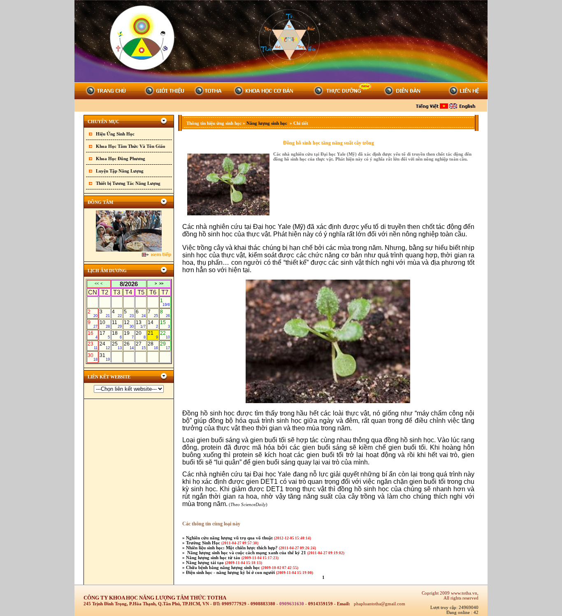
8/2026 (129, 283)
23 (93, 345)
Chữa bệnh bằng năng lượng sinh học (223, 567)
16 (93, 334)
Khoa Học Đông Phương (120, 158)
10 (104, 324)
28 (153, 345)
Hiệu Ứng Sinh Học (115, 133)
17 (104, 334)
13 (141, 324)
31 (104, 357)
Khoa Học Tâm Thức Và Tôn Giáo (130, 146)
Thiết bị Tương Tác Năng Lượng (128, 183)
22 (165, 334)
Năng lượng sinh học (267, 123)
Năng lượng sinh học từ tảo (214, 557)
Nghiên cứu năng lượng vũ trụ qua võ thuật (230, 537)
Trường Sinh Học (203, 542)
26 (129, 345)
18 (117, 334)
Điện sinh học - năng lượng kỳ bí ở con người (231, 572)
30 (93, 357)
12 (129, 324)
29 (165, 345)
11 (117, 324)
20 (141, 334)
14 (153, 324)
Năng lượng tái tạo (205, 562)
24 (104, 345)
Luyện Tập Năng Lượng (120, 170)
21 (153, 334)
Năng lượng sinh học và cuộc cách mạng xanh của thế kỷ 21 (246, 552)
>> (161, 284)
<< (97, 284)
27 (141, 345)
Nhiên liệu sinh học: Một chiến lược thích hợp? (232, 547)
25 (117, 345)
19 (129, 334)
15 (165, 324)
